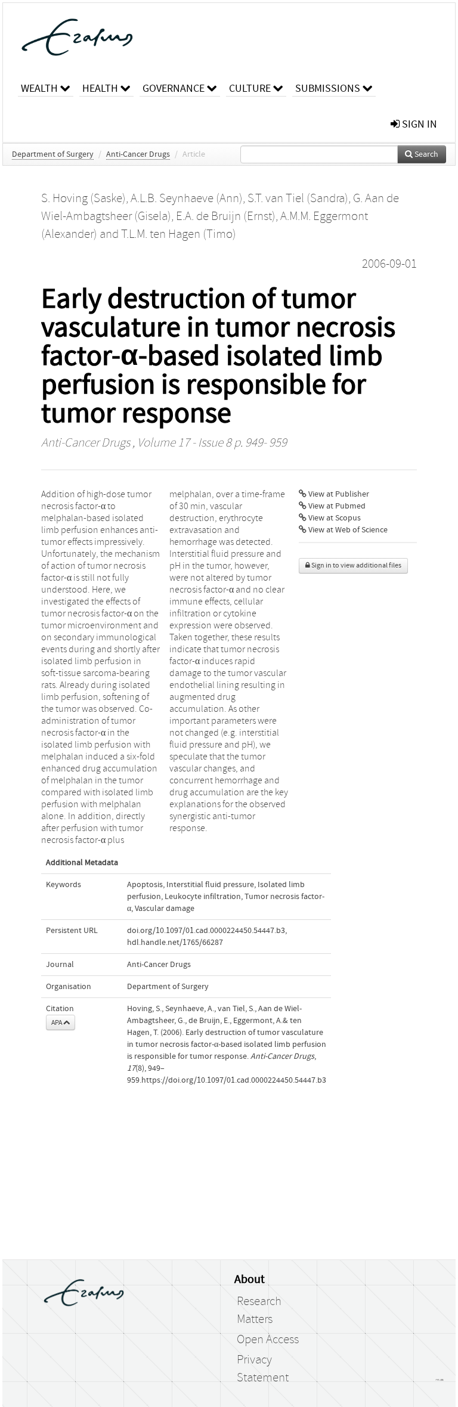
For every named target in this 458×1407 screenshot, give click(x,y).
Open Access (268, 1339)
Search (425, 154)
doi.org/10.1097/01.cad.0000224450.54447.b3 (206, 930)
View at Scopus (334, 518)
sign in (418, 124)
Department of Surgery (53, 154)
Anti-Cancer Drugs (138, 154)
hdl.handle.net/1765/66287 (175, 942)
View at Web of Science (347, 530)
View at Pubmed (336, 506)
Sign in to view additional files (355, 565)
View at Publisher (338, 494)
